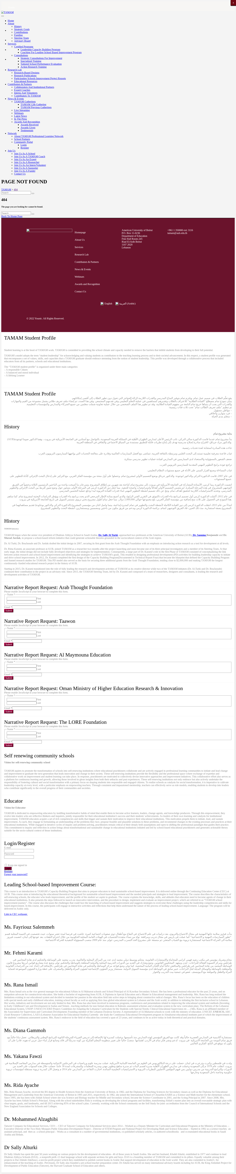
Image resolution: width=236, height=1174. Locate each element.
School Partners (22, 139)
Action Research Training (34, 67)
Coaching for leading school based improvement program (51, 52)
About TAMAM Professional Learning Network (38, 136)
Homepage (80, 232)
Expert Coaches (22, 90)
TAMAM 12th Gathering (33, 104)
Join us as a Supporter (26, 168)
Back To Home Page (11, 216)
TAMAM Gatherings (25, 101)
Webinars (19, 113)
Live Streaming (22, 110)
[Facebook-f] (157, 319)
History (18, 26)
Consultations (21, 55)
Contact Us (20, 173)
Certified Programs (23, 46)
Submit (8, 610)
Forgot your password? (16, 874)
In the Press (20, 119)
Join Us (11, 150)
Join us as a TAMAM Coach (29, 156)
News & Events (16, 98)
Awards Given (28, 127)
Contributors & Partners (20, 84)
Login (24, 145)
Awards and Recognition (27, 121)
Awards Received (30, 124)
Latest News (20, 116)
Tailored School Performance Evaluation (41, 64)
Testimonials (27, 130)
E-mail (7, 847)
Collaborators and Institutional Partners (34, 87)
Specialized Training (31, 61)
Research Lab (15, 69)
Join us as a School (24, 153)
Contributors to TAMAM (27, 95)
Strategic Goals (22, 29)
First (38, 598)
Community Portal (23, 142)
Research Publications (25, 75)
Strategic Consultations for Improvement (41, 58)
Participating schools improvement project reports (40, 78)
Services (12, 43)
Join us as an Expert (25, 159)
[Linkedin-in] (205, 319)
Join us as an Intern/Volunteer (30, 165)
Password (9, 853)
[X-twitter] (169, 319)
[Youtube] (193, 319)
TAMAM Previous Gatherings (36, 107)
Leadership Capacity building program (40, 49)
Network (12, 133)
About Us (80, 239)
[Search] (33, 193)
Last (38, 601)
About (11, 23)
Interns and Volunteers (25, 93)
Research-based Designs (26, 72)
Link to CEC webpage (16, 914)
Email (8, 607)
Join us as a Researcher (26, 162)
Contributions (21, 32)
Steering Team (21, 38)
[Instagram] (181, 319)
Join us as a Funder (24, 171)
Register (25, 147)
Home (11, 20)
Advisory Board (22, 40)
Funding (18, 35)
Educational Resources (25, 81)
